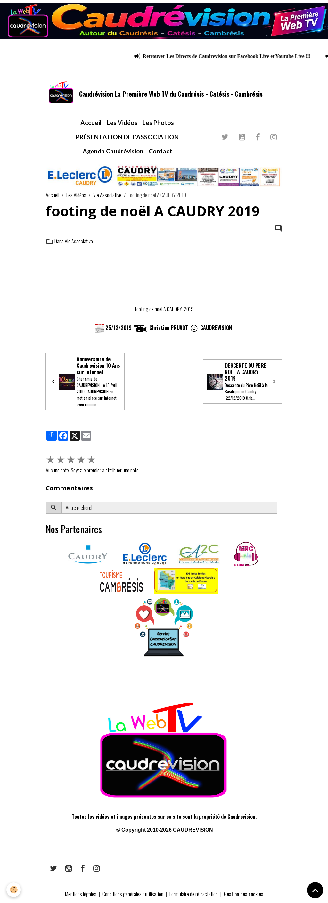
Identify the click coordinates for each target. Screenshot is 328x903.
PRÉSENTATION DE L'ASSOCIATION (127, 137)
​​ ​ (46, 679)
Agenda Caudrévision (113, 151)
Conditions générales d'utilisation (132, 894)
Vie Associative (107, 195)
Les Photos (158, 122)
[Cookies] (13, 889)
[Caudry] (87, 553)
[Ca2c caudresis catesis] (199, 553)
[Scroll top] (315, 890)
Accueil (91, 122)
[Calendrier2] (99, 327)
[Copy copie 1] (194, 327)
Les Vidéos (122, 122)
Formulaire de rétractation (193, 894)
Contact (160, 151)
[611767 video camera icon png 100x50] (140, 327)
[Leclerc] (145, 553)
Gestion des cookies (243, 894)
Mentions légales (80, 894)
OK (279, 508)
